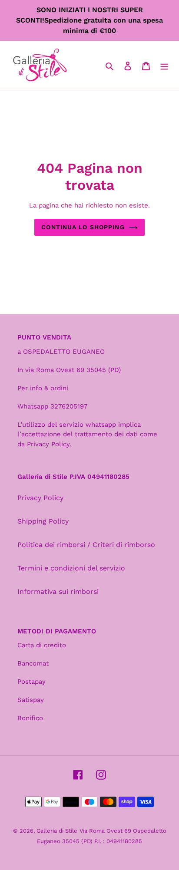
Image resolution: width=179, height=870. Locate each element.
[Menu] (164, 65)
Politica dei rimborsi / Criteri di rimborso (86, 544)
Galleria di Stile (56, 830)
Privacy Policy (40, 498)
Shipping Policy (43, 521)
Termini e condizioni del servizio (71, 568)
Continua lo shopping (82, 227)
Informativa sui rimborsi (58, 591)
